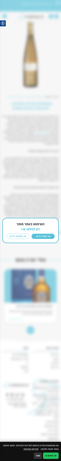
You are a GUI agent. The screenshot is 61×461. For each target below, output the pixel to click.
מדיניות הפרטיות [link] (31, 449)
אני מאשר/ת (51, 455)
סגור (38, 455)
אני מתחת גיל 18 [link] (18, 236)
